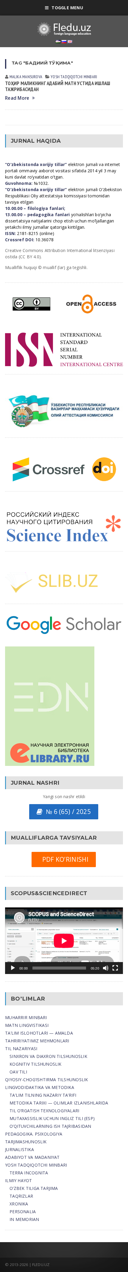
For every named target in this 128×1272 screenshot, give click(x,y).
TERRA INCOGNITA (29, 1173)
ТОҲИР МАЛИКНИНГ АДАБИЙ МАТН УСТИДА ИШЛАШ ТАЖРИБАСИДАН (57, 86)
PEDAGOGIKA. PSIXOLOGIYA (33, 1134)
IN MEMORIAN (24, 1219)
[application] (64, 940)
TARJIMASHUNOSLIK (25, 1142)
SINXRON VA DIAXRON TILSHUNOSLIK (48, 1056)
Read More (17, 98)
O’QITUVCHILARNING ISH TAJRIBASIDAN (50, 1126)
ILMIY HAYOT (18, 1180)
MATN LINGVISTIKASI (27, 1025)
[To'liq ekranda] (115, 968)
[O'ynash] (13, 968)
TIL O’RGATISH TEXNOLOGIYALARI (44, 1110)
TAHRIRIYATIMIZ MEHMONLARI (37, 1041)
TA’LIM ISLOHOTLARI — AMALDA (39, 1033)
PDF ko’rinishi (63, 859)
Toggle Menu (67, 7)
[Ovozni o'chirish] (106, 968)
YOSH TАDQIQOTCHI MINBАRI (74, 76)
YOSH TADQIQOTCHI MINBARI (36, 1165)
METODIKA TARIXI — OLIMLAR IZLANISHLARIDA (59, 1103)
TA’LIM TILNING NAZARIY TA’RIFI (43, 1095)
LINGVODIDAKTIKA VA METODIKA (39, 1087)
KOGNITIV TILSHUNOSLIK (35, 1064)
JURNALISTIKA (19, 1149)
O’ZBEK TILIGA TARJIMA (34, 1188)
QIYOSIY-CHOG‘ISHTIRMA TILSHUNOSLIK (46, 1079)
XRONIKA (19, 1204)
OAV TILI (18, 1072)
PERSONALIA (23, 1211)
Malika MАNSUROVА (26, 76)
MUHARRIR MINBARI (26, 1017)
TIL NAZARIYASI (21, 1048)
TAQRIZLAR (21, 1196)
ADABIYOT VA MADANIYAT (32, 1157)
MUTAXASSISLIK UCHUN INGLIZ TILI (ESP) (52, 1118)
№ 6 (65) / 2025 (66, 811)
